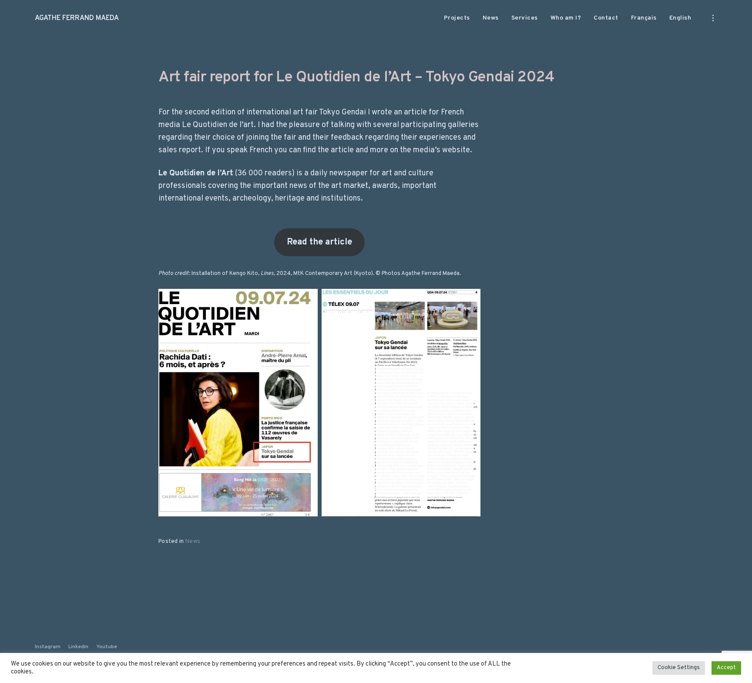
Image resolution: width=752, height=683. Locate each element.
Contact (606, 18)
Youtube (106, 646)
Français (644, 18)
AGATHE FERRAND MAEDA (77, 18)
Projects (457, 18)
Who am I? (566, 18)
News (491, 18)
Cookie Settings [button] (679, 667)
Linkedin (78, 646)
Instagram (47, 646)
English (680, 18)
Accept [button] (726, 667)
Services (524, 18)
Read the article (319, 242)
